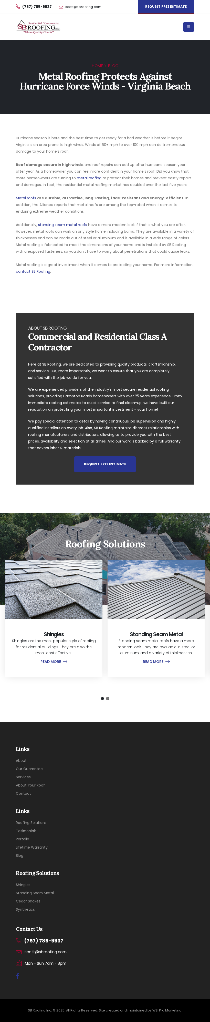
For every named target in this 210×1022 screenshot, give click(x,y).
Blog (19, 855)
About (21, 760)
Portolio (22, 839)
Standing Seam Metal (35, 893)
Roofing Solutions (31, 822)
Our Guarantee (29, 768)
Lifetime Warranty (32, 847)
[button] (102, 698)
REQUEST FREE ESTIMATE (166, 6)
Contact (23, 793)
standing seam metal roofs (62, 224)
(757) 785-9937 (43, 940)
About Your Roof (30, 785)
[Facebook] (17, 976)
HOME (97, 65)
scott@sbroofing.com (83, 7)
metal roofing (89, 178)
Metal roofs (26, 198)
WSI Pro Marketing (167, 1010)
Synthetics (25, 909)
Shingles (23, 884)
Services (23, 777)
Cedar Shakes (28, 901)
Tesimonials (26, 830)
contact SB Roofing (33, 271)
